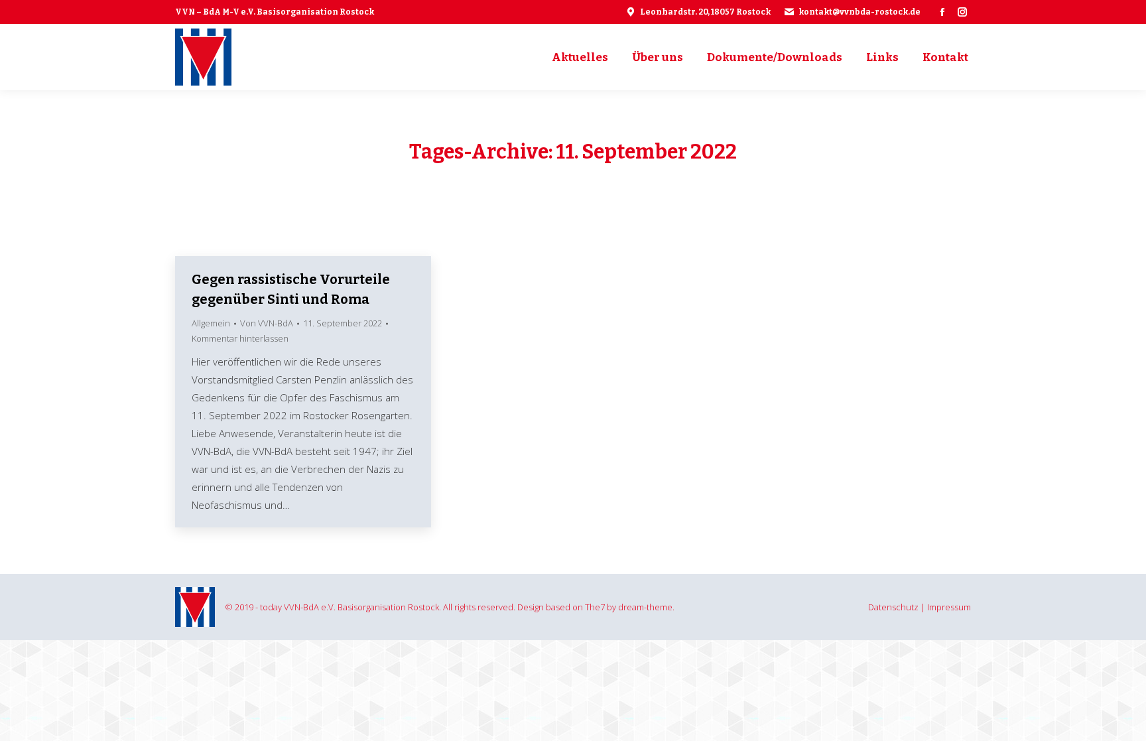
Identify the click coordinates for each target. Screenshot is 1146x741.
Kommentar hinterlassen (240, 338)
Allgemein (211, 323)
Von (266, 323)
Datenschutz (893, 607)
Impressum (949, 607)
